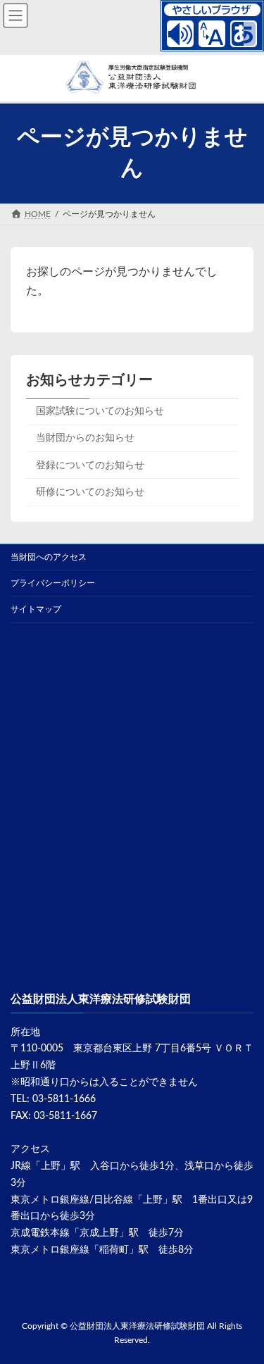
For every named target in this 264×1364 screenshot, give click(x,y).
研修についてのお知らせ (90, 492)
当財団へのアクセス (49, 557)
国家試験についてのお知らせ (100, 411)
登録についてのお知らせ (90, 465)
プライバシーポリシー (53, 583)
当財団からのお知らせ (85, 438)
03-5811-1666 (64, 1099)
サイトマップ (36, 609)
